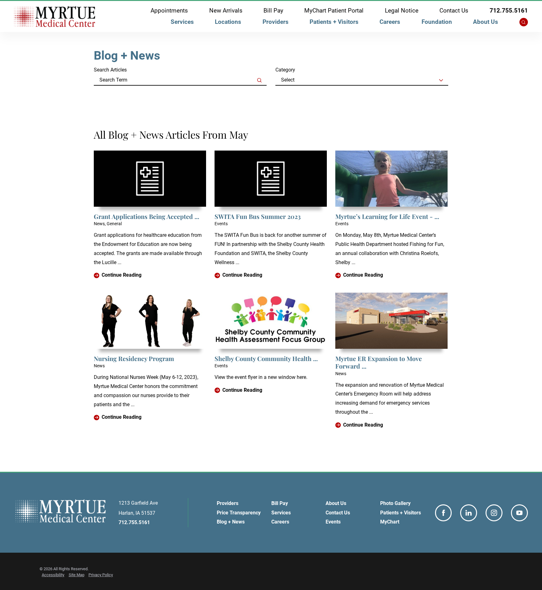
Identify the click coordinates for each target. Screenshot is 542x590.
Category (285, 69)
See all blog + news (123, 94)
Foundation (437, 21)
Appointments (169, 11)
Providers (276, 21)
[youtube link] (519, 512)
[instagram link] (494, 512)
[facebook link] (443, 512)
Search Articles (110, 69)
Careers (390, 21)
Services (182, 21)
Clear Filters (434, 94)
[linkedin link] (468, 512)
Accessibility (53, 574)
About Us (485, 21)
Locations (228, 21)
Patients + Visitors (334, 21)
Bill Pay (273, 11)
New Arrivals (225, 11)
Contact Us (453, 11)
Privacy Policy (100, 574)
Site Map (76, 574)
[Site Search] (523, 22)
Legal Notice (401, 11)
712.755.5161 (509, 11)
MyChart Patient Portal (334, 11)
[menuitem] (182, 23)
